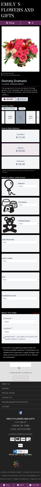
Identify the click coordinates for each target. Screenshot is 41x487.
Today (22, 109)
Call (7, 485)
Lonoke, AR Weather (9, 475)
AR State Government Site (29, 475)
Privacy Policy (6, 479)
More (4, 94)
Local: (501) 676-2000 (20, 429)
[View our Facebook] (20, 413)
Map (21, 485)
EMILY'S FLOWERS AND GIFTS (17, 10)
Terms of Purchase (21, 479)
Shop (11, 22)
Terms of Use (35, 479)
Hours (35, 485)
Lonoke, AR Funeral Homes (11, 472)
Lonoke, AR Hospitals (31, 472)
